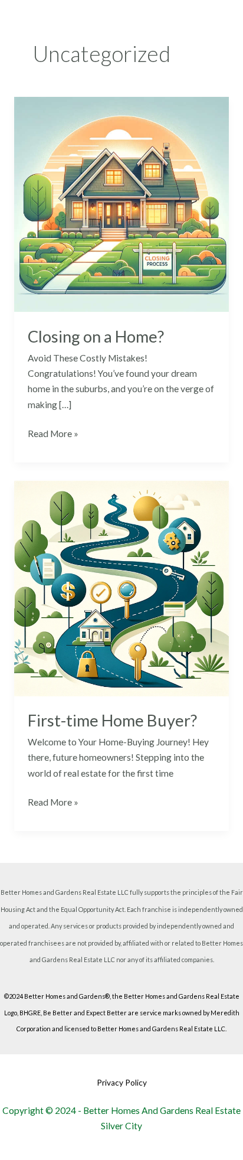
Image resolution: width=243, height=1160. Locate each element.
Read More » (53, 432)
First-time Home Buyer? (112, 720)
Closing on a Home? (96, 336)
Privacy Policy (122, 1082)
